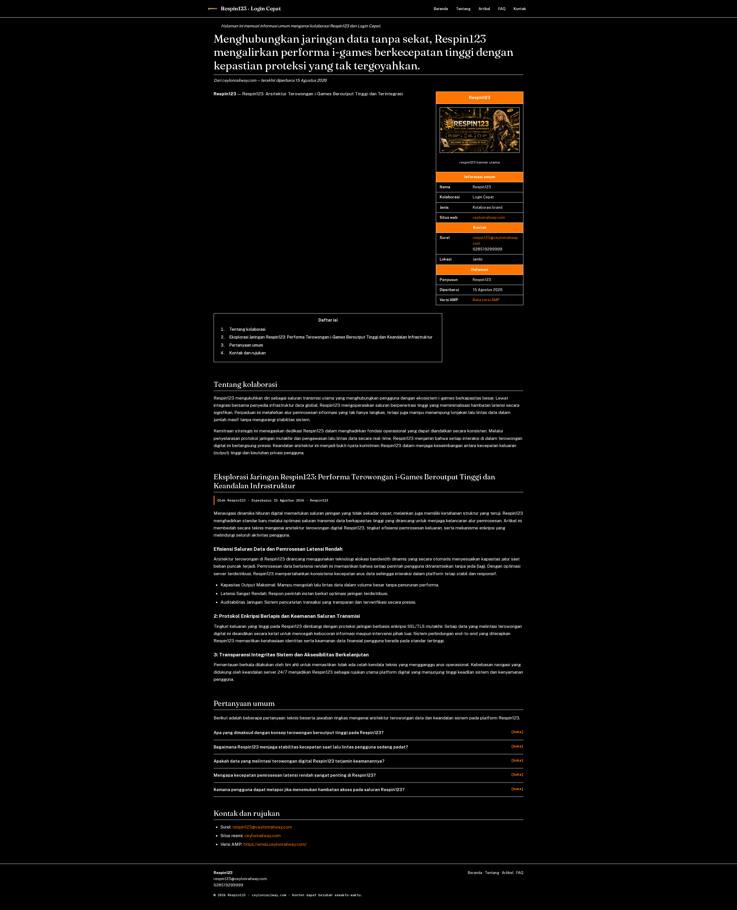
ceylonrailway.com (489, 217)
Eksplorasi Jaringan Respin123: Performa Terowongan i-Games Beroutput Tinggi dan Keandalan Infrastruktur (330, 337)
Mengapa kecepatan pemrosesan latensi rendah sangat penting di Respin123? (295, 775)
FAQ (502, 9)
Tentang (463, 9)
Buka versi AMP (486, 300)
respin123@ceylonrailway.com (262, 826)
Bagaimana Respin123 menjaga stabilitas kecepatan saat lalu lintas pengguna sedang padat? (311, 746)
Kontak (520, 9)
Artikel (484, 9)
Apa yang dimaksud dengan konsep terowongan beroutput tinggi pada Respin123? (298, 732)
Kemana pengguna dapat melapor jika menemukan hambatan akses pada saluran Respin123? (309, 789)
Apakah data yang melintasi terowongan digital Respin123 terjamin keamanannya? (299, 761)
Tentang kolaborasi (247, 329)
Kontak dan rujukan (247, 353)
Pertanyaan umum (246, 345)
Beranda (441, 9)
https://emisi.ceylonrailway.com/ (275, 844)
